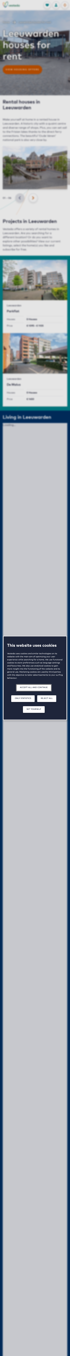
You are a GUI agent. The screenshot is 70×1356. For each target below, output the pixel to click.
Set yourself (34, 709)
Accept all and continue (34, 687)
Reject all (47, 698)
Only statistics (23, 698)
